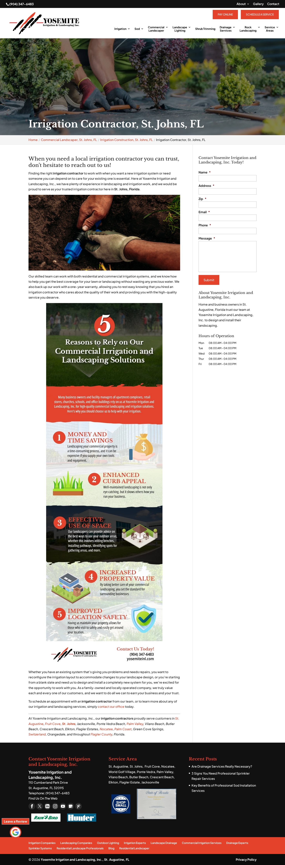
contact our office (111, 706)
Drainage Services (225, 29)
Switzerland (37, 734)
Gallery (258, 4)
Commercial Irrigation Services (201, 842)
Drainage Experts (237, 842)
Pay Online (225, 14)
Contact (273, 4)
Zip (202, 199)
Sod (137, 28)
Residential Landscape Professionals (80, 848)
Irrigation (120, 28)
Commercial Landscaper (156, 29)
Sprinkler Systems (40, 848)
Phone (205, 225)
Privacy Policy (246, 859)
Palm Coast (122, 729)
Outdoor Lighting (108, 842)
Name (205, 172)
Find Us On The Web (43, 798)
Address (206, 186)
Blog (111, 848)
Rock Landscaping (248, 29)
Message (207, 238)
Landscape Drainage (164, 842)
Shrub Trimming (205, 28)
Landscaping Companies (76, 842)
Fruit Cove (52, 724)
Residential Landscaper (134, 848)
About (241, 4)
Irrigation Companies (41, 842)
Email (204, 212)
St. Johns (68, 724)
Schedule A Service (260, 14)
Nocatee (106, 729)
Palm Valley (135, 724)
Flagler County (101, 734)
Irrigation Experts (135, 842)
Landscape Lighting (180, 29)
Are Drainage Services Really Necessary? (222, 766)
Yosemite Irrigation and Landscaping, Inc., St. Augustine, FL (85, 859)
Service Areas (270, 29)
